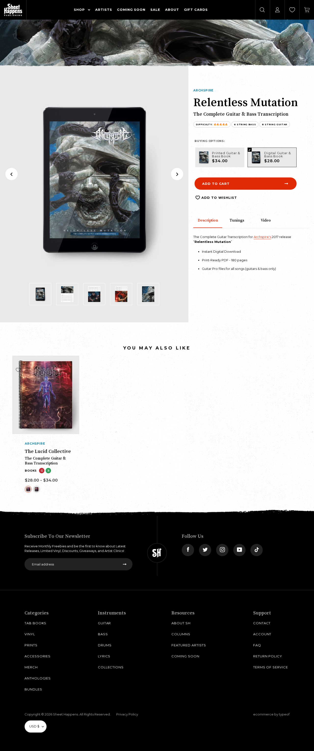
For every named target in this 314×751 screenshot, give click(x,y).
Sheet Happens (65, 714)
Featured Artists (188, 645)
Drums (105, 645)
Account (262, 634)
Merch (31, 667)
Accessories (38, 656)
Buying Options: (210, 141)
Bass (103, 634)
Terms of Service (270, 667)
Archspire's (262, 237)
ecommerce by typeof (271, 714)
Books (31, 470)
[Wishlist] (292, 10)
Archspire (203, 90)
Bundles (33, 689)
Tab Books (35, 623)
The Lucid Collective (48, 451)
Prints (31, 645)
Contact (262, 623)
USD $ (34, 726)
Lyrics (104, 656)
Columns (180, 634)
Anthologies (38, 678)
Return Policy (267, 656)
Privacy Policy (127, 714)
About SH (180, 623)
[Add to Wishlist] (18, 370)
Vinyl (30, 634)
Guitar (104, 623)
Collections (111, 667)
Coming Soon (185, 656)
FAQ (257, 645)
